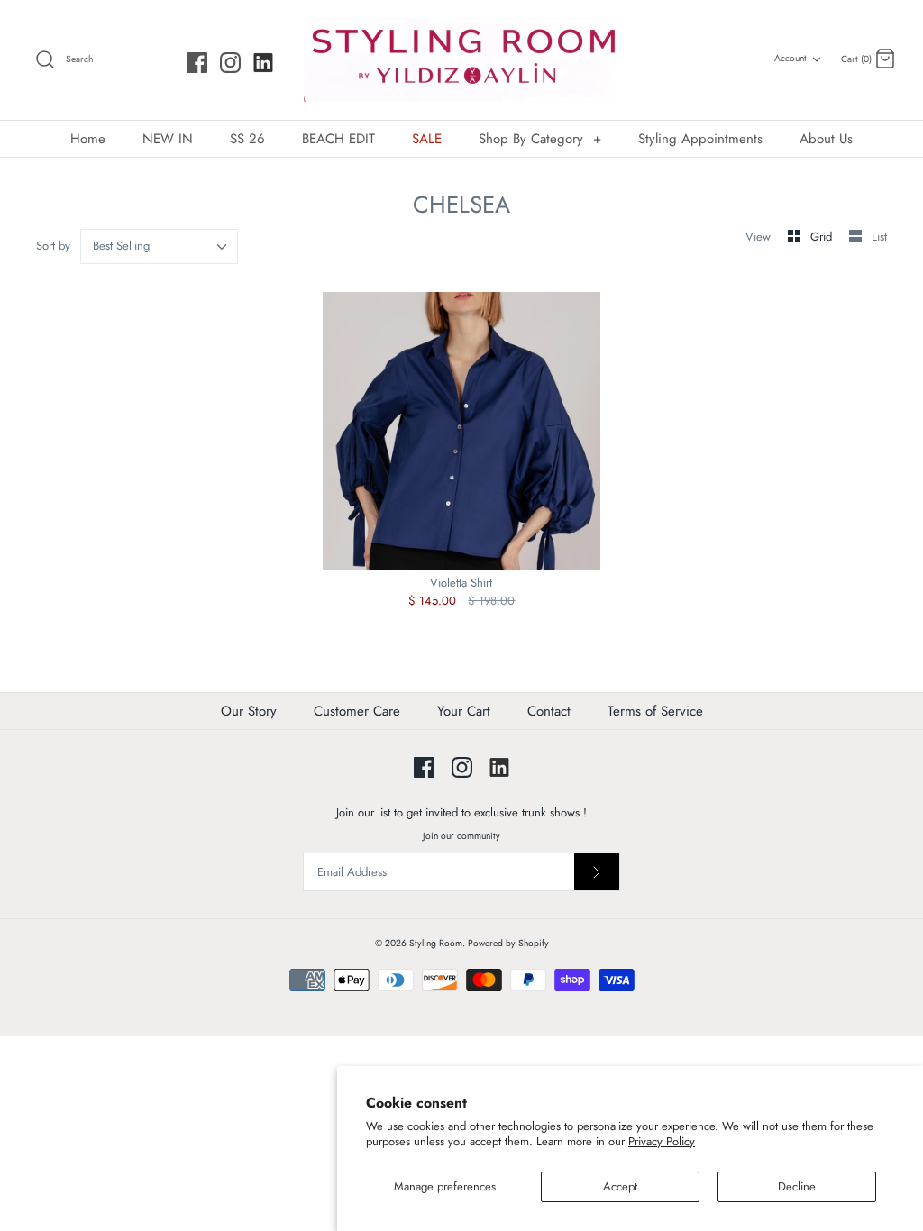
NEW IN (167, 139)
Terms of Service (655, 711)
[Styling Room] (461, 60)
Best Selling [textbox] (121, 246)
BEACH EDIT (338, 139)
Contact (549, 711)
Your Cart (463, 711)
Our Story (249, 711)
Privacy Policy (661, 1141)
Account (790, 58)
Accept (620, 1186)
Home (87, 139)
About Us (826, 139)
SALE (427, 139)
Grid (823, 236)
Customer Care (357, 711)
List (879, 236)
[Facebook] (197, 62)
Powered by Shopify (508, 943)
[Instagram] (230, 62)
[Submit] (596, 871)
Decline (797, 1186)
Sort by (53, 245)
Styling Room (435, 943)
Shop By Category (540, 139)
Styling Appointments (700, 139)
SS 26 (247, 139)
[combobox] (159, 246)
